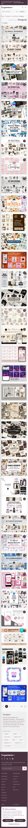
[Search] (17, 11)
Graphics (3, 784)
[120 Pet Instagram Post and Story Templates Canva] (14, 448)
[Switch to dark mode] (22, 7)
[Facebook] (4, 759)
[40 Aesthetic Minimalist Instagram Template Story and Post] (14, 335)
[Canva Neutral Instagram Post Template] (14, 147)
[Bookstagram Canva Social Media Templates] (14, 109)
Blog (14, 787)
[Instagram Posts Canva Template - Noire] (14, 486)
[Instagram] (2, 759)
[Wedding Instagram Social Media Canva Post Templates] (14, 184)
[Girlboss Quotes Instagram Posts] (14, 166)
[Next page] (25, 706)
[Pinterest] (7, 759)
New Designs (4, 779)
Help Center (16, 789)
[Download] (21, 28)
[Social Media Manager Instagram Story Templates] (14, 128)
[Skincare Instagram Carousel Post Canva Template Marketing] (14, 505)
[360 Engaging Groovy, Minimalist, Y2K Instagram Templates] (14, 203)
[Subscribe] (24, 768)
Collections (4, 795)
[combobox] (8, 11)
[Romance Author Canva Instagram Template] (14, 599)
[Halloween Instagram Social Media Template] (14, 373)
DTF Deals (3, 800)
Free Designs (4, 776)
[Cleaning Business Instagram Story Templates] (14, 561)
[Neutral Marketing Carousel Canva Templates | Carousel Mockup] (14, 636)
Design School (16, 784)
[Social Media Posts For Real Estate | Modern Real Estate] (14, 279)
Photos (3, 789)
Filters (5, 23)
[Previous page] (2, 706)
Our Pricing (15, 776)
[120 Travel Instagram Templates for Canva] (14, 429)
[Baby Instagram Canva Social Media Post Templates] (14, 53)
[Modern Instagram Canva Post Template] (14, 71)
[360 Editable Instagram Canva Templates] (14, 241)
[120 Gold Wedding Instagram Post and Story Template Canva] (14, 410)
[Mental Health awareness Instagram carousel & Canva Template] (14, 260)
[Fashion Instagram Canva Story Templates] (14, 523)
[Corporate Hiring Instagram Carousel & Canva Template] (14, 693)
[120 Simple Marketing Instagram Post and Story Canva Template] (14, 297)
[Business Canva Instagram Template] (14, 34)
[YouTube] (12, 759)
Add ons (3, 787)
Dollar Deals (4, 797)
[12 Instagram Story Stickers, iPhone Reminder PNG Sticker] (14, 354)
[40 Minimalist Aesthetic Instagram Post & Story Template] (14, 222)
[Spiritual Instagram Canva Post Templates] (14, 90)
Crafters (3, 781)
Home (2, 16)
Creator (15, 779)
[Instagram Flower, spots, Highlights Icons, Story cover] (14, 316)
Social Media (15, 16)
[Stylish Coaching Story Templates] (14, 655)
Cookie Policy (5, 817)
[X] (10, 759)
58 (21, 706)
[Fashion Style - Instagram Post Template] (14, 392)
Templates (7, 16)
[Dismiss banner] (26, 2)
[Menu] (25, 7)
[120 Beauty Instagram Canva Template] (14, 542)
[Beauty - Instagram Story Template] (14, 580)
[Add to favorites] (24, 28)
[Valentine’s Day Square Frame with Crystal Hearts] (14, 674)
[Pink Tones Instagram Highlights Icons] (14, 618)
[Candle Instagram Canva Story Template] (14, 467)
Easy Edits (15, 781)
